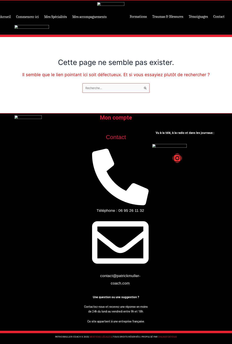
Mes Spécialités (55, 17)
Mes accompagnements (89, 17)
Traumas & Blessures (167, 17)
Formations (138, 17)
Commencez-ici (27, 17)
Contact (219, 17)
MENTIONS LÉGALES (101, 337)
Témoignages (198, 17)
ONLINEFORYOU (166, 337)
